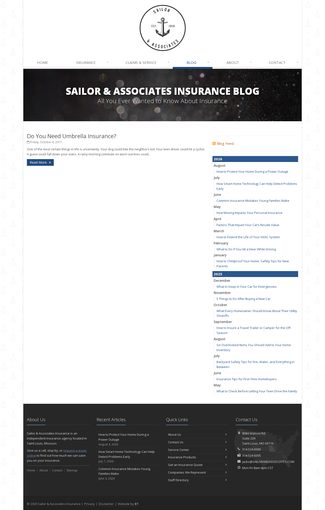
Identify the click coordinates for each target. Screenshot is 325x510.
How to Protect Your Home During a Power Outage (252, 171)
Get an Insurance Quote (185, 465)
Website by (128, 504)
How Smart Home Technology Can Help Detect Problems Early (126, 456)
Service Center (178, 450)
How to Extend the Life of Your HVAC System (248, 237)
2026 (218, 159)
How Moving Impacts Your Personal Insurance (249, 213)
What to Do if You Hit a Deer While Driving (246, 249)
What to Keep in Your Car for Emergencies (247, 286)
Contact (283, 62)
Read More (39, 162)
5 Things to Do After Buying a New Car (244, 299)
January (220, 255)
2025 (218, 274)
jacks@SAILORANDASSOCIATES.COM (268, 462)
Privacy (89, 504)
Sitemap (72, 470)
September (223, 321)
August (220, 165)
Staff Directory (178, 480)
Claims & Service (147, 62)
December (222, 280)
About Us (174, 434)
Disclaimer (106, 504)
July (217, 177)
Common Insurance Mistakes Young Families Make (253, 200)
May (217, 206)
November (222, 292)
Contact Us (175, 442)
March (219, 231)
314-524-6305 (251, 455)
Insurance (92, 62)
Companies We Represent (187, 472)
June (217, 194)
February (221, 243)
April (217, 219)
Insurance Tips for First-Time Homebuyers (247, 379)
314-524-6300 (251, 449)
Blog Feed (225, 143)
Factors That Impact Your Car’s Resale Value (248, 225)
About (239, 62)
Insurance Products (182, 457)
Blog (198, 62)
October (220, 305)
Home (42, 62)
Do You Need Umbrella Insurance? (71, 136)
